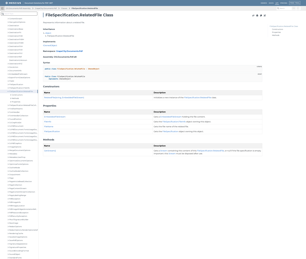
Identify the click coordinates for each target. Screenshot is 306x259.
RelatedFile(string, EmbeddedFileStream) (64, 97)
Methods (275, 35)
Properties (276, 32)
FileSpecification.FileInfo (174, 122)
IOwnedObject (50, 45)
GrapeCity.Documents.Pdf (46, 8)
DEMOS (264, 3)
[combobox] (19, 14)
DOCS (271, 3)
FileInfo (47, 122)
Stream (163, 151)
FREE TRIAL (295, 3)
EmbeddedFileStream (55, 117)
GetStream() (50, 151)
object (48, 33)
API (277, 3)
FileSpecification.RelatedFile (85, 8)
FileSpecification (52, 131)
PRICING (283, 3)
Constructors (277, 29)
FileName (48, 126)
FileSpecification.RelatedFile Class (284, 26)
